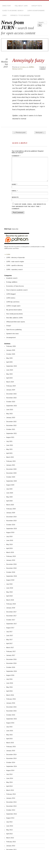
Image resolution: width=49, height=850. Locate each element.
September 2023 (11, 405)
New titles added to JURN (14, 317)
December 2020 (11, 469)
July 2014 (9, 774)
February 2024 (11, 386)
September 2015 (11, 719)
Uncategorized (11, 337)
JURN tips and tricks (12, 302)
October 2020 (10, 477)
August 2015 (10, 723)
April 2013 (9, 833)
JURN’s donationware (36, 10)
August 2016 (10, 675)
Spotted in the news (12, 333)
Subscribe (15, 229)
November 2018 (11, 568)
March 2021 (10, 457)
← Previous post (19, 132)
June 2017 (9, 635)
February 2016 (11, 699)
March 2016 (10, 695)
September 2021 (11, 433)
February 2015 (11, 746)
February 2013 (11, 841)
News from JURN (12, 25)
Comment (16, 156)
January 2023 (10, 417)
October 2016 (10, 667)
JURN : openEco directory (14, 265)
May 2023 (9, 413)
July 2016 (9, 679)
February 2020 (11, 509)
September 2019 (11, 528)
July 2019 (9, 536)
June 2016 (9, 683)
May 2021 (9, 449)
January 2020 (10, 512)
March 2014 (10, 790)
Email (15, 190)
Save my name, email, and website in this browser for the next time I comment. (29, 206)
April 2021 (9, 453)
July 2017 (9, 631)
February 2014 (11, 794)
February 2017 (11, 651)
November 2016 (11, 663)
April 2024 (9, 378)
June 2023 (9, 409)
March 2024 (10, 382)
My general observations (14, 310)
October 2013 (10, 810)
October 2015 (10, 715)
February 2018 (11, 604)
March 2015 (10, 742)
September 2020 (11, 481)
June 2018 (9, 588)
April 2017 (9, 643)
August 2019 (10, 532)
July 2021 (9, 441)
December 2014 (11, 754)
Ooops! (8, 325)
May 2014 (9, 782)
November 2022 (11, 425)
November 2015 (11, 711)
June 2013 (9, 826)
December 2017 (11, 612)
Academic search (11, 278)
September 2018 (11, 576)
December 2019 (11, 516)
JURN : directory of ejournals (15, 257)
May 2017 (9, 639)
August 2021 (10, 437)
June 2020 (9, 493)
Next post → (40, 132)
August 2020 (10, 485)
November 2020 (11, 473)
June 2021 (9, 445)
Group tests (36, 6)
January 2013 (10, 845)
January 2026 (10, 350)
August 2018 (10, 580)
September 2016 (11, 671)
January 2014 (10, 798)
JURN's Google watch (13, 306)
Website (15, 197)
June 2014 (9, 778)
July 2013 (9, 822)
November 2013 (11, 806)
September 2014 (11, 766)
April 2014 (9, 786)
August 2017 (10, 627)
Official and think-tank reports (15, 322)
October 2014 (10, 762)
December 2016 (11, 659)
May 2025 (9, 358)
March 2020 (10, 504)
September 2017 (11, 623)
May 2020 (9, 497)
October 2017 (10, 620)
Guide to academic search (12, 10)
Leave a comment (42, 68)
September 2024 (11, 366)
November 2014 (11, 758)
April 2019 (9, 548)
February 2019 (11, 556)
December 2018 (11, 564)
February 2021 (11, 461)
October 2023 (10, 401)
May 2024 (9, 374)
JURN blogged (11, 294)
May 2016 (9, 687)
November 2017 (11, 615)
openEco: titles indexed (20, 15)
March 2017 (10, 647)
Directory (6, 6)
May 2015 (9, 734)
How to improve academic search (17, 290)
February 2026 (11, 346)
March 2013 (10, 838)
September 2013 (11, 814)
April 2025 (9, 362)
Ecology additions (11, 282)
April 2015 (9, 738)
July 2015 (9, 727)
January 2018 (10, 608)
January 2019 (10, 560)
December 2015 (11, 707)
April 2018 (9, 596)
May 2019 (9, 544)
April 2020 (9, 501)
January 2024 (10, 390)
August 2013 (10, 818)
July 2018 (9, 584)
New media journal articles (14, 314)
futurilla (23, 67)
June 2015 (9, 730)
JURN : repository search (14, 269)
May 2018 (9, 592)
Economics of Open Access (15, 286)
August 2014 (10, 770)
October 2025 (10, 354)
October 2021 (10, 429)
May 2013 (9, 830)
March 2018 (10, 600)
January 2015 (10, 750)
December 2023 (11, 394)
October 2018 (10, 572)
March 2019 (10, 552)
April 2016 (9, 691)
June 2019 (9, 540)
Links (4, 15)
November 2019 (11, 520)
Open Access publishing (14, 329)
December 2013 (11, 802)
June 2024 (9, 370)
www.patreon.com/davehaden (31, 246)
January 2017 (10, 655)
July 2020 (9, 489)
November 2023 (11, 397)
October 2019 (10, 524)
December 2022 (11, 421)
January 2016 (10, 703)
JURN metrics (10, 298)
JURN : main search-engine (15, 261)
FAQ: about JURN (21, 6)
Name (14, 184)
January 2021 (10, 465)
